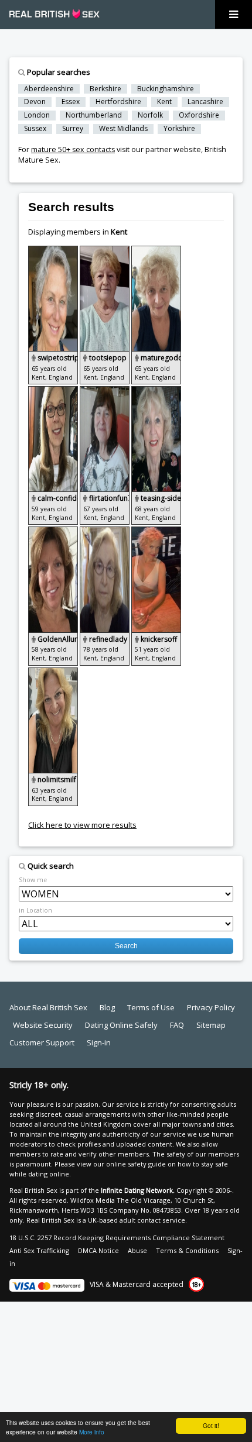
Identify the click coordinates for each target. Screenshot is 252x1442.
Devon (35, 101)
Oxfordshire (199, 115)
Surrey (72, 128)
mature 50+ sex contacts (73, 149)
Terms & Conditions (187, 1250)
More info (91, 1431)
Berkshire (105, 89)
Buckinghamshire (165, 89)
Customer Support (41, 1042)
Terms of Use (151, 1007)
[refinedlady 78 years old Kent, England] (105, 531)
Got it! (211, 1425)
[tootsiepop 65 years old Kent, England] (105, 251)
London (37, 115)
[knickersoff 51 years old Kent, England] (156, 531)
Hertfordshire (118, 101)
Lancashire (205, 101)
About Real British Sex (48, 1007)
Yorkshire (179, 128)
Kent (164, 101)
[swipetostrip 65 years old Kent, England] (54, 251)
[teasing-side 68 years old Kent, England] (156, 391)
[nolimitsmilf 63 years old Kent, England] (53, 672)
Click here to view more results (82, 825)
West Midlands (123, 128)
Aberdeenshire (49, 89)
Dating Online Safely (121, 1025)
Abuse (137, 1250)
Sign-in (99, 1042)
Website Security (43, 1025)
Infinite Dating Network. (138, 1190)
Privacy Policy (211, 1007)
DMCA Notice (98, 1250)
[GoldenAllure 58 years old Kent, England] (54, 531)
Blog (107, 1007)
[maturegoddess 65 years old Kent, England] (156, 251)
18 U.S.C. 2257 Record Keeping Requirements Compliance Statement (116, 1237)
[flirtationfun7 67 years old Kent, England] (105, 391)
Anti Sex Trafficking (39, 1250)
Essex (71, 101)
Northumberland (94, 115)
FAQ (177, 1025)
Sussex (35, 128)
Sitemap (211, 1025)
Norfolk (150, 115)
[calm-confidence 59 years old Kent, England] (54, 391)
